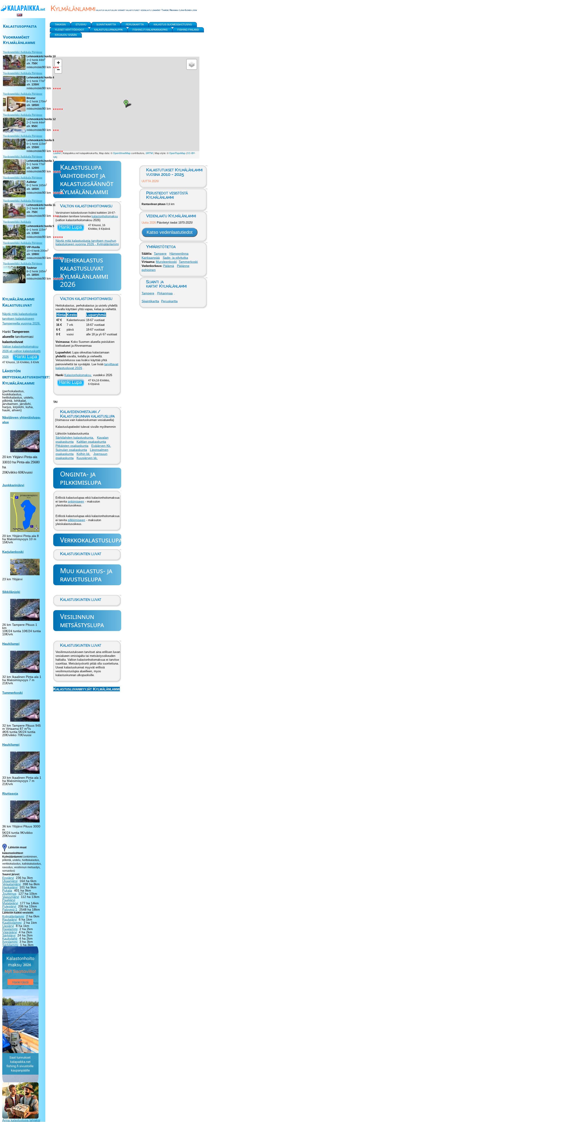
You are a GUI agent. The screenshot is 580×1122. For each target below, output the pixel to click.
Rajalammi (9, 929)
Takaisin (60, 24)
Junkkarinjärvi (13, 485)
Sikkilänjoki (11, 592)
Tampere (160, 253)
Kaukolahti (9, 938)
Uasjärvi (8, 926)
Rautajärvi (9, 919)
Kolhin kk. (83, 454)
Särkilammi (10, 945)
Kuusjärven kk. (87, 458)
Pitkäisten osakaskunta (72, 445)
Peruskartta (169, 301)
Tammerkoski (188, 262)
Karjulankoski (13, 552)
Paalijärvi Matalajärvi (10, 901)
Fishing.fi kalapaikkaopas (150, 29)
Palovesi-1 (9, 909)
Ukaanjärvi (9, 881)
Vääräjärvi (9, 932)
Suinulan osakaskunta (71, 450)
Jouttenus (9, 893)
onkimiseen (76, 501)
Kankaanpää (151, 257)
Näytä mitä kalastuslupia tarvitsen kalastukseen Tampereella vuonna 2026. (21, 318)
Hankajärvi (9, 887)
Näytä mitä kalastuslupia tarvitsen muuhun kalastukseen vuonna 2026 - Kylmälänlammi (87, 242)
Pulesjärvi (9, 906)
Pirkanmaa (165, 293)
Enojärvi (8, 878)
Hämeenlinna (178, 253)
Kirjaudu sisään (66, 35)
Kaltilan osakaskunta (91, 441)
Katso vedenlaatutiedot (170, 232)
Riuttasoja (10, 793)
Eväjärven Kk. (101, 445)
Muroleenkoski (166, 262)
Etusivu (81, 24)
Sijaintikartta (150, 301)
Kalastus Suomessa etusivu (173, 24)
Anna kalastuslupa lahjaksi (21, 1120)
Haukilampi (10, 644)
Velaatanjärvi (11, 884)
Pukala (7, 890)
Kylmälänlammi (13, 916)
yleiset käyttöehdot (69, 29)
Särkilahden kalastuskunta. (75, 437)
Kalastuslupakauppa (108, 29)
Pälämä (168, 266)
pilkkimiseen (76, 520)
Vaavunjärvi (10, 897)
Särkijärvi (8, 935)
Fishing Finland (188, 29)
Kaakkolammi (12, 922)
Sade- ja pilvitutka (175, 257)
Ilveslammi (9, 941)
